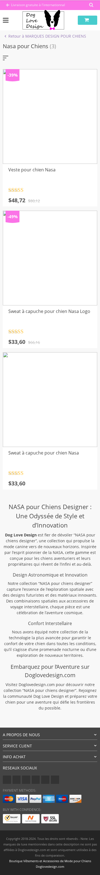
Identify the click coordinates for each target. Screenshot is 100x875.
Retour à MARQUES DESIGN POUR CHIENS (47, 36)
